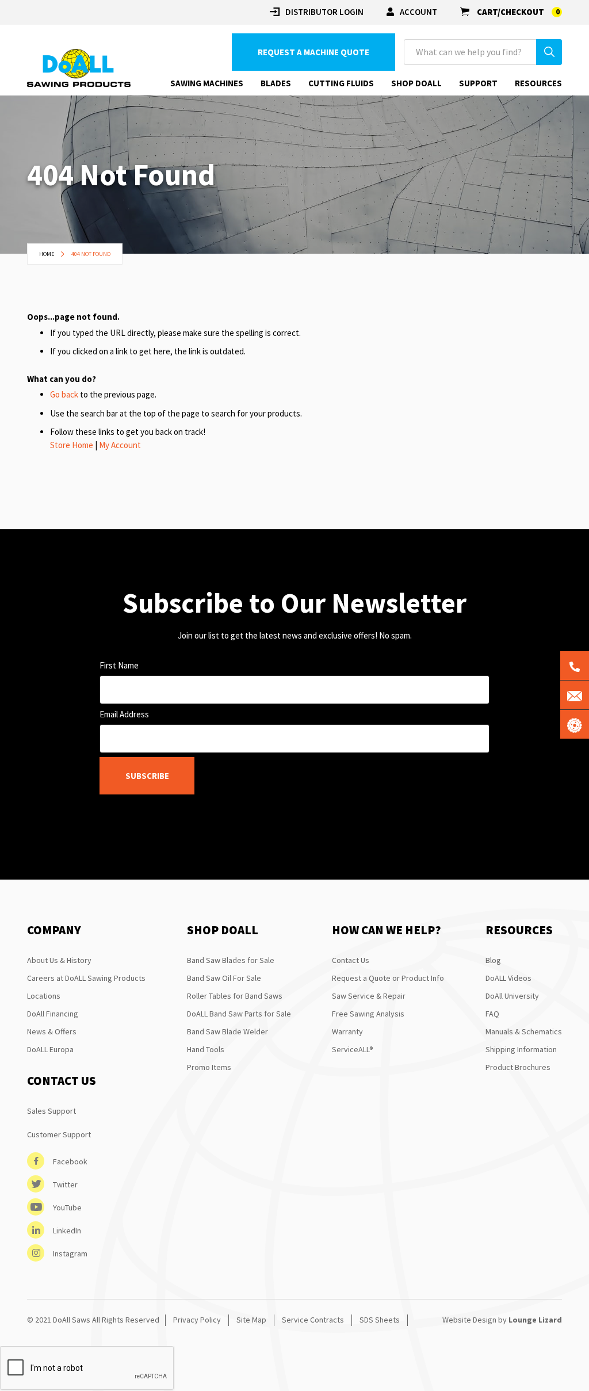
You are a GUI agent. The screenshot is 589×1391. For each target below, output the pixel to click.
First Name (119, 665)
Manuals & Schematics (523, 1031)
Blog (493, 960)
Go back (64, 394)
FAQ (492, 1013)
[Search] (549, 52)
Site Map (251, 1319)
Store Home (71, 445)
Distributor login (324, 11)
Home (47, 254)
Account (418, 11)
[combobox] (483, 52)
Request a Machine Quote (313, 52)
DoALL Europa (50, 1049)
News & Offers (52, 1031)
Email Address (124, 714)
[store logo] (79, 68)
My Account (120, 445)
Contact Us (350, 960)
